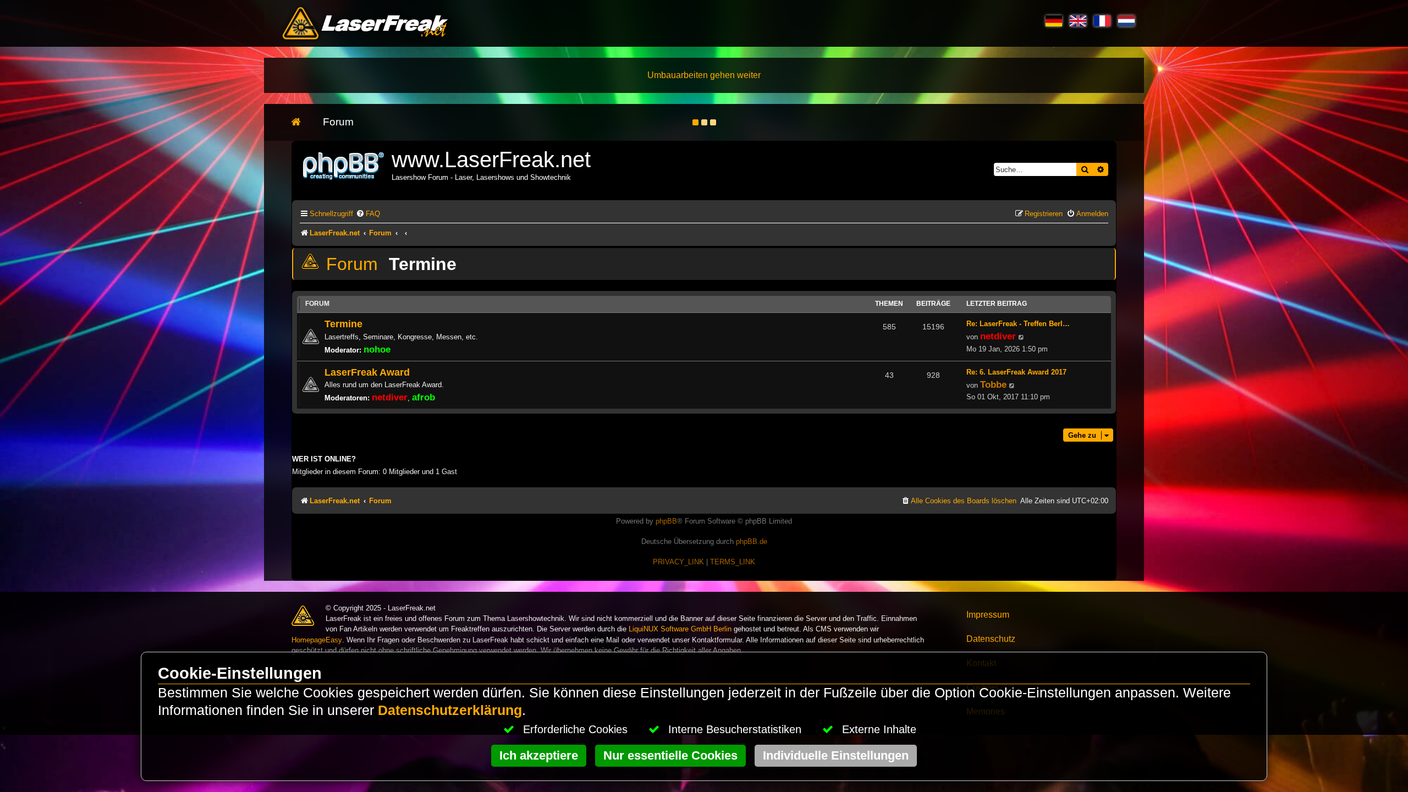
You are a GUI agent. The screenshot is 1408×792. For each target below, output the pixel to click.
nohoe (377, 349)
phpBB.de (751, 541)
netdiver (998, 336)
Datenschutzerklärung (450, 710)
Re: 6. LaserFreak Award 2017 (1016, 372)
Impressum (987, 614)
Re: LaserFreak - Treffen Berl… (1018, 324)
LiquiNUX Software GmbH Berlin (680, 629)
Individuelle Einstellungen (836, 755)
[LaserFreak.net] (344, 164)
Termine (423, 264)
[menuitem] (368, 214)
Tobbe (993, 384)
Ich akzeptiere (538, 755)
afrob (423, 397)
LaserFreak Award (367, 372)
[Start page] (302, 122)
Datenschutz (990, 639)
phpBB (666, 521)
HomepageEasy (317, 640)
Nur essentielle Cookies (670, 755)
